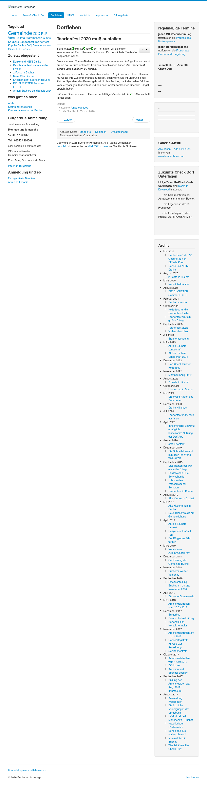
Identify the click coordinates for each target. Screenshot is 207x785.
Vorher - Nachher (178, 331)
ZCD (36, 33)
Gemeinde (20, 32)
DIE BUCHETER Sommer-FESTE (178, 293)
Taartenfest (42, 42)
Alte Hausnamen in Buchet (179, 507)
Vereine (13, 37)
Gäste (11, 49)
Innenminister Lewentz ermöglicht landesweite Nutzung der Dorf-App (181, 431)
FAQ (29, 45)
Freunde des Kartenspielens (174, 39)
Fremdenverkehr (42, 45)
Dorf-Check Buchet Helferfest (179, 365)
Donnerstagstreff (178, 640)
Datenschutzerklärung (181, 618)
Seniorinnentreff (177, 651)
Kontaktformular (177, 625)
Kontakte (85, 15)
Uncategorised (79, 107)
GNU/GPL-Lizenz (98, 146)
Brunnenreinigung (178, 338)
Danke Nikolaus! (178, 407)
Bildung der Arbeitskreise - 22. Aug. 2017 (179, 683)
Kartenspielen (176, 622)
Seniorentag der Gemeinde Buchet (178, 561)
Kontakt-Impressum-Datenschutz (27, 770)
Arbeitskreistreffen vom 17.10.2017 (179, 660)
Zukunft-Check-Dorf (34, 15)
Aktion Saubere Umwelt (177, 525)
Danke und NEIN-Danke (178, 267)
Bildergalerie (121, 15)
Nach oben (192, 777)
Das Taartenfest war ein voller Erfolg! (180, 467)
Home (14, 15)
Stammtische (34, 38)
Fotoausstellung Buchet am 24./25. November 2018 (179, 585)
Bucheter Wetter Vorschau (177, 572)
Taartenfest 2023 (178, 327)
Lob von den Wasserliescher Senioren (177, 483)
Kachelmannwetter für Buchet (25, 110)
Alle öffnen (165, 149)
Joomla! (61, 146)
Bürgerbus (174, 614)
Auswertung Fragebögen (175, 699)
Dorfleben (56, 15)
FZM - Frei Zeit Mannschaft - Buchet (180, 718)
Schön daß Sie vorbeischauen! (177, 732)
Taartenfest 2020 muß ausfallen (181, 416)
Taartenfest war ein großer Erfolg (179, 318)
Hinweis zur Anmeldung (175, 645)
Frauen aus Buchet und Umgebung (173, 52)
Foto (18, 49)
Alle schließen (182, 149)
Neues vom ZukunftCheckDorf (179, 551)
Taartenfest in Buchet (180, 491)
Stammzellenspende (20, 107)
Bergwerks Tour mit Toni (179, 532)
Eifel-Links (174, 665)
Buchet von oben (178, 302)
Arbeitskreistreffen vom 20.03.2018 (179, 605)
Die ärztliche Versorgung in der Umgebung (178, 708)
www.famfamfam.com (171, 156)
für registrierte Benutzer (22, 178)
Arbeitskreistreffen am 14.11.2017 (181, 634)
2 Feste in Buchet (178, 277)
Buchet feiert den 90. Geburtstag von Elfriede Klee (180, 258)
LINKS (70, 15)
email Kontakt (176, 444)
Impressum (102, 15)
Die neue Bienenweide (181, 596)
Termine (26, 49)
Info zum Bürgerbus (19, 166)
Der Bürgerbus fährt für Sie (179, 540)
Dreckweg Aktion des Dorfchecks (180, 398)
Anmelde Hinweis (18, 182)
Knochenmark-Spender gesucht (178, 670)
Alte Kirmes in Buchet (181, 498)
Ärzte (11, 103)
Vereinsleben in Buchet (177, 739)
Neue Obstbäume (178, 284)
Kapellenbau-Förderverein (176, 725)
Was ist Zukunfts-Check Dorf (178, 747)
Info (22, 38)
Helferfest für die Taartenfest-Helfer (178, 311)
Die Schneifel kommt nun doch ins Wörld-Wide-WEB (180, 454)
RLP (44, 33)
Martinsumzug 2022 (179, 375)
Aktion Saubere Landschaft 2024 (178, 355)
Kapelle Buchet (17, 45)
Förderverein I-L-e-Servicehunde (178, 474)
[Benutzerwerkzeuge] (144, 49)
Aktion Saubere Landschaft (29, 40)
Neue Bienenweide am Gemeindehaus (181, 514)
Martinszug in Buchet (180, 389)
